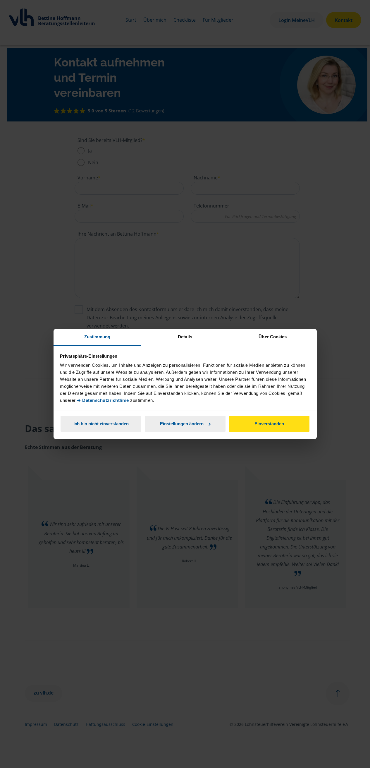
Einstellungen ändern (182, 423)
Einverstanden (269, 423)
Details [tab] (185, 336)
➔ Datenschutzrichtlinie (103, 400)
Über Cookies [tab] (273, 336)
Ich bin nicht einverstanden (101, 423)
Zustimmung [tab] (97, 336)
